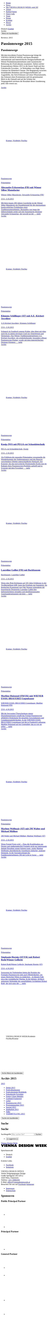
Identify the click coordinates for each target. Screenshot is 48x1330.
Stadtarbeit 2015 (12, 1109)
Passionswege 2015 (13, 1103)
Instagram (30, 1184)
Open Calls (10, 14)
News (8, 5)
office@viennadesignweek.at (18, 1182)
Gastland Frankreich (14, 1099)
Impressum (10, 1188)
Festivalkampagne (13, 1090)
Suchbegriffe (6, 1134)
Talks (8, 1112)
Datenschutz (11, 1191)
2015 (3, 1084)
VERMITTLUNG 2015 (15, 1114)
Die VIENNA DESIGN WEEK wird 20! (22, 7)
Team (8, 16)
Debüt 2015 (10, 1088)
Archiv (8, 25)
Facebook (22, 1184)
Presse (8, 18)
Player (8, 23)
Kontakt (9, 20)
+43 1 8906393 (14, 1180)
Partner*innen (11, 12)
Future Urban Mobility (15, 1096)
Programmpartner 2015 (15, 1105)
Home (8, 3)
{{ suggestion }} (12, 1139)
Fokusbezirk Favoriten (14, 1094)
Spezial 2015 (11, 1107)
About (8, 9)
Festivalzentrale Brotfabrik (16, 1092)
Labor (8, 1101)
